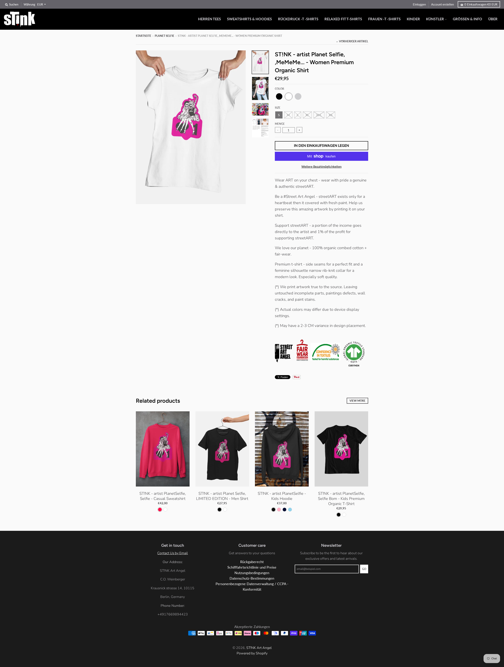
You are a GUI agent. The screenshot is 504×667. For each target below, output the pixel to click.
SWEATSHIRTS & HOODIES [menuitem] (249, 19)
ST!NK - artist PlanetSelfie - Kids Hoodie (282, 496)
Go (364, 569)
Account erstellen (442, 4)
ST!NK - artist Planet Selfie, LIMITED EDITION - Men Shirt (222, 496)
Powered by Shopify (252, 653)
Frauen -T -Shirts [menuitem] (384, 19)
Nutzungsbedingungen (251, 573)
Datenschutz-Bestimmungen (252, 578)
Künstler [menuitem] (435, 19)
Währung (29, 4)
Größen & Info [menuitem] (467, 19)
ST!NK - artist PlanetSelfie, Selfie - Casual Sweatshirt (162, 496)
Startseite (143, 35)
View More (357, 400)
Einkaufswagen (480, 4)
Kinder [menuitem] (413, 19)
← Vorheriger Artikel (352, 41)
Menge (280, 123)
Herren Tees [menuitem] (209, 19)
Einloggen (419, 4)
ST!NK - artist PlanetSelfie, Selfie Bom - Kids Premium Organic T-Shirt (341, 498)
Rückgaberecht (252, 562)
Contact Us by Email (172, 553)
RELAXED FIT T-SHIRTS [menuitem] (343, 19)
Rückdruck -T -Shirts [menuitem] (298, 19)
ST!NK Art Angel (259, 647)
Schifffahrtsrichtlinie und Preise (251, 567)
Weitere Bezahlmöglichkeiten (321, 166)
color (279, 88)
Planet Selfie (164, 35)
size (277, 107)
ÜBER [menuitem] (493, 19)
